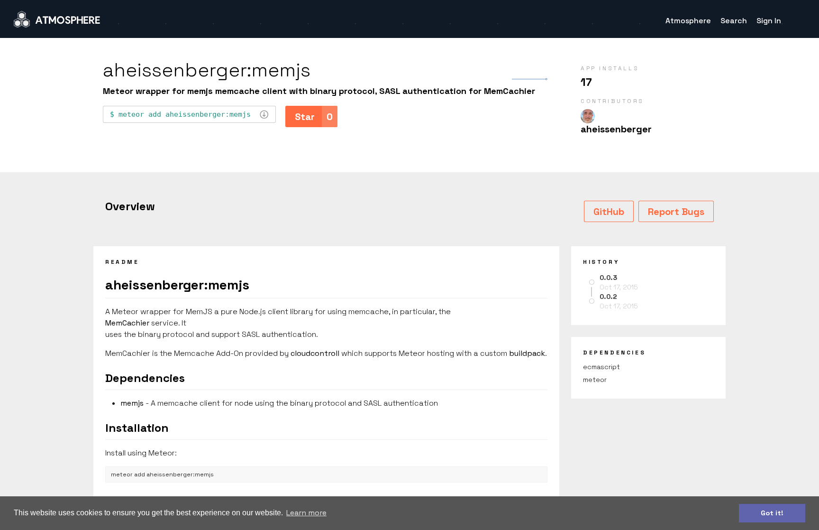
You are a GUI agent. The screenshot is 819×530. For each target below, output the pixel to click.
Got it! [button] (772, 513)
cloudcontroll (315, 353)
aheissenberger (616, 129)
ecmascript (601, 367)
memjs (132, 403)
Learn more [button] (306, 513)
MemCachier (127, 323)
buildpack (527, 353)
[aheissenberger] (588, 116)
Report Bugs (676, 211)
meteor (595, 379)
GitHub (608, 211)
